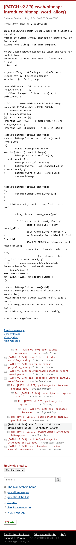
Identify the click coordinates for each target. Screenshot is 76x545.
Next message (12, 340)
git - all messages (18, 492)
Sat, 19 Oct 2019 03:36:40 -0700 (41, 18)
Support (8, 538)
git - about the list (18, 497)
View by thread (12, 333)
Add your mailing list (45, 534)
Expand (12, 502)
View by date (11, 337)
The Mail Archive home (21, 487)
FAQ (63, 534)
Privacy (21, 538)
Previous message (14, 330)
